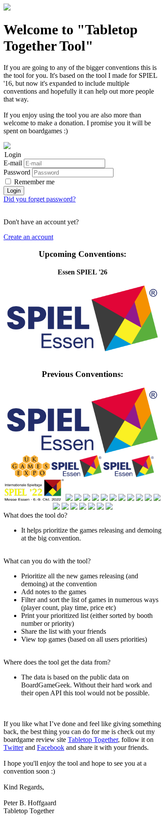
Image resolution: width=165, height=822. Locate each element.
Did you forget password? (40, 199)
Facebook (50, 747)
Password (17, 172)
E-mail (13, 163)
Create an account (28, 237)
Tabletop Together (93, 739)
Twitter (13, 747)
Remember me (34, 182)
